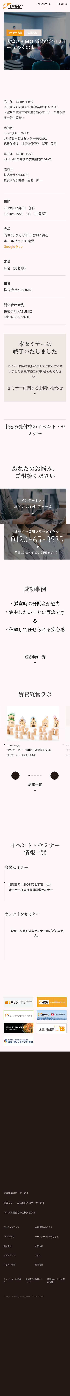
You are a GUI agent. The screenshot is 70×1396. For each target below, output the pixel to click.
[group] (36, 731)
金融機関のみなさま (44, 1227)
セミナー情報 (9, 1264)
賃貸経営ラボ (9, 1255)
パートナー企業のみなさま (46, 1236)
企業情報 (39, 1245)
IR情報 (38, 1255)
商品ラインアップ (11, 1227)
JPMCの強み (9, 1236)
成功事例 (7, 1245)
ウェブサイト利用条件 (12, 1280)
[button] (29, 775)
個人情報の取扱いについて (34, 1280)
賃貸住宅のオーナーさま (16, 1192)
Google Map (13, 246)
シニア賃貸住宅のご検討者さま (19, 1212)
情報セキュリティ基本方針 (56, 1280)
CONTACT (43, 4)
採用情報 (39, 1264)
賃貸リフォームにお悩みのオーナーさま (24, 1202)
